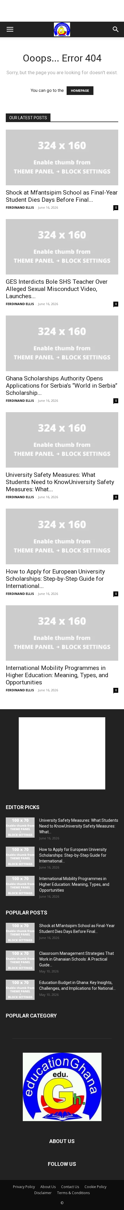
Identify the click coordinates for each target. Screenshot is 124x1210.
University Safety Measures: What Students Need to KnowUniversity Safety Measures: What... (60, 482)
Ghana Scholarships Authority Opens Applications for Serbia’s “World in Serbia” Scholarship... (61, 385)
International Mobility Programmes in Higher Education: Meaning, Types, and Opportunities (57, 675)
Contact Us (70, 1186)
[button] (10, 29)
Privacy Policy (24, 1186)
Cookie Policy (95, 1186)
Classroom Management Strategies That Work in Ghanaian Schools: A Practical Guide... (76, 959)
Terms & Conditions (73, 1192)
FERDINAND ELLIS (20, 207)
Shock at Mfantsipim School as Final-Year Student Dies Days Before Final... (62, 196)
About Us (48, 1186)
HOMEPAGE (80, 91)
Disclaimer (43, 1192)
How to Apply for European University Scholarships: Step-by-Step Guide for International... (55, 578)
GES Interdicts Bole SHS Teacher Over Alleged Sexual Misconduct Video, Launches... (57, 289)
